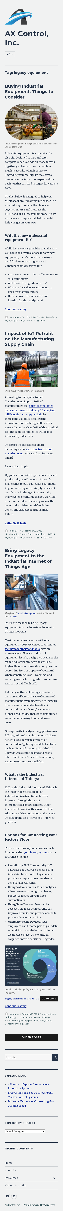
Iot (53, 534)
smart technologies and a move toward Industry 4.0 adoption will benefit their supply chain (30, 410)
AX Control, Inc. (13, 1205)
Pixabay (13, 616)
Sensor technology (14, 1023)
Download (49, 999)
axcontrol (14, 317)
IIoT (50, 534)
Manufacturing (48, 317)
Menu (10, 54)
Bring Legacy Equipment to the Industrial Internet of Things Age (28, 558)
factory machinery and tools (22, 648)
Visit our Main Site (15, 1185)
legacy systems (43, 1020)
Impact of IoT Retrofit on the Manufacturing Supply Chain (29, 339)
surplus (43, 320)
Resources (11, 1178)
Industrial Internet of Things (36, 1017)
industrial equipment (26, 613)
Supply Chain (26, 534)
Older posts (31, 1037)
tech (27, 1023)
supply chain (46, 537)
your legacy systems (36, 852)
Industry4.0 (10, 1020)
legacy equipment (14, 320)
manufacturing (31, 320)
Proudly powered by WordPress (39, 1205)
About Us (10, 1170)
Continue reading (15, 309)
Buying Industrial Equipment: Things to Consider (29, 92)
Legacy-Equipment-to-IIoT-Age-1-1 (22, 998)
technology (40, 534)
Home (8, 1162)
